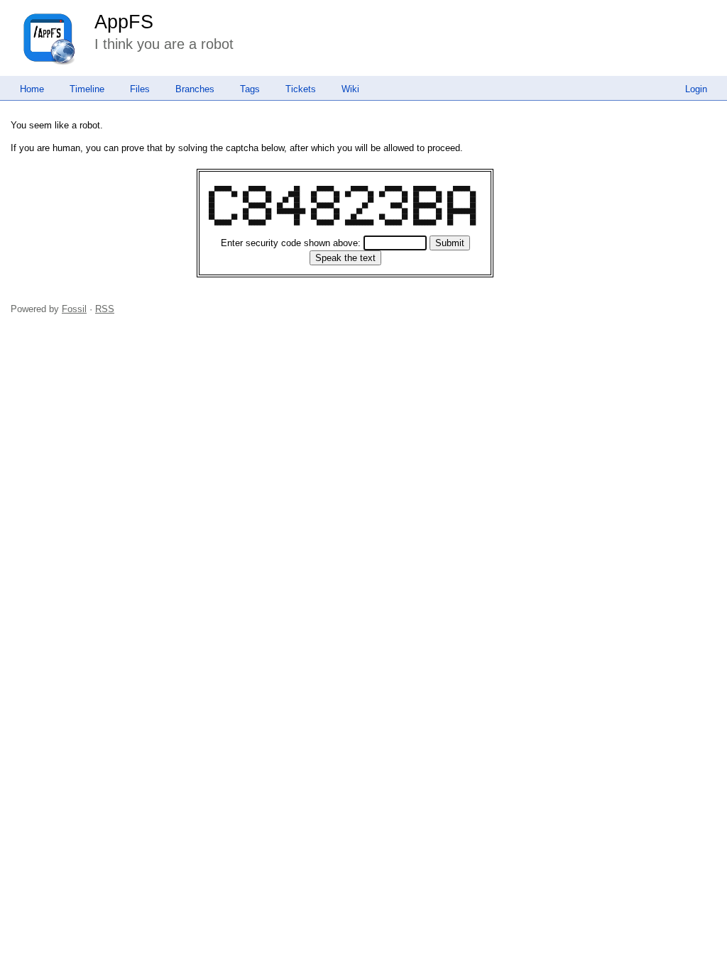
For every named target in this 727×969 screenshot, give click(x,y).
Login (696, 89)
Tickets (300, 89)
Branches (194, 89)
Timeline (87, 89)
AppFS (123, 22)
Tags (250, 89)
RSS (104, 309)
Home (32, 89)
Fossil (74, 309)
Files (140, 89)
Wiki (350, 89)
